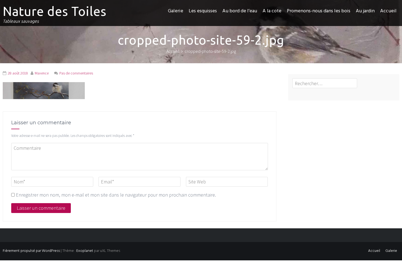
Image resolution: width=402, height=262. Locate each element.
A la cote (272, 11)
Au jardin (365, 11)
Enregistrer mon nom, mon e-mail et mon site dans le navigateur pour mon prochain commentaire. (116, 195)
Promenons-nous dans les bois (318, 11)
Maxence (42, 73)
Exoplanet (84, 251)
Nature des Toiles (54, 11)
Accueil (388, 11)
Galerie (175, 11)
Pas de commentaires (76, 73)
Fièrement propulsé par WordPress (31, 251)
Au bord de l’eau (239, 11)
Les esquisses (203, 11)
